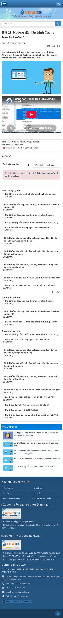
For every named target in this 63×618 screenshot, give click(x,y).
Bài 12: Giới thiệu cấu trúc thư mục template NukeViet (37, 459)
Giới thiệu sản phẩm (42, 498)
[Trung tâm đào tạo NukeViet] (31, 12)
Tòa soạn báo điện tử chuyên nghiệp (25, 504)
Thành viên (8, 488)
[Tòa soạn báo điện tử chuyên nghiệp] (12, 514)
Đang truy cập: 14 (24, 601)
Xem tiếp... (56, 292)
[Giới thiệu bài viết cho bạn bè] (48, 46)
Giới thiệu (38, 488)
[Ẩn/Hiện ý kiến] (28, 165)
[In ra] (53, 46)
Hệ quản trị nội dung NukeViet (21, 536)
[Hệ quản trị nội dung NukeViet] (12, 545)
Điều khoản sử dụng (11, 498)
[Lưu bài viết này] (58, 46)
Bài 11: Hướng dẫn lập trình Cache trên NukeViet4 (35, 466)
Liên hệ (37, 493)
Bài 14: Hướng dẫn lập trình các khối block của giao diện (36, 444)
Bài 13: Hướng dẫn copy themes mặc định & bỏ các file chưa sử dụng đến (36, 452)
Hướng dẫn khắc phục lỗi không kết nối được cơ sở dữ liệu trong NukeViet (36, 434)
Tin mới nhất (9, 427)
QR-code (9, 601)
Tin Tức (6, 493)
